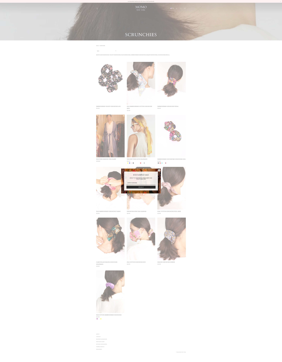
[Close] (159, 170)
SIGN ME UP (141, 187)
